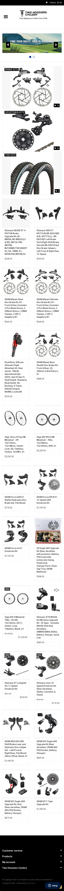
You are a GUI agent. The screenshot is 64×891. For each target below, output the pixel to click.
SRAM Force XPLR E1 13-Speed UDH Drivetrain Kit (47, 500)
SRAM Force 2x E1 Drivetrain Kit (13, 549)
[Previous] (8, 45)
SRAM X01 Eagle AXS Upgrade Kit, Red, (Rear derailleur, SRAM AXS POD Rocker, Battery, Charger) (16, 807)
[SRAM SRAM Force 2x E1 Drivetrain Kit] (16, 530)
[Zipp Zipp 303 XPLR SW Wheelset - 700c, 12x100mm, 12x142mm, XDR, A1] (48, 419)
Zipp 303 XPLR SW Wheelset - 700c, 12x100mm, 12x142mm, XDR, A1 (46, 441)
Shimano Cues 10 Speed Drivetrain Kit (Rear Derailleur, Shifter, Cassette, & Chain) (46, 689)
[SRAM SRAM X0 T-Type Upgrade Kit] (48, 784)
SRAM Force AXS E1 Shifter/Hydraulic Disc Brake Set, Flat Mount (15, 500)
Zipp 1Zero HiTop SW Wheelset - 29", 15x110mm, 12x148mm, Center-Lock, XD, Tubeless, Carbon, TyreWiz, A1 (15, 444)
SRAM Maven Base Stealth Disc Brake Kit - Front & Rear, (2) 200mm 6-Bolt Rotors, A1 (48, 368)
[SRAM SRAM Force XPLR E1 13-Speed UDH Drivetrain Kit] (48, 479)
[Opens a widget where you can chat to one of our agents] (53, 886)
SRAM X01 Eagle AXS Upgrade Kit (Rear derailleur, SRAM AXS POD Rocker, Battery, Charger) (47, 747)
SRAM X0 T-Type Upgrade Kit (45, 802)
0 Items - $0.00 (55, 3)
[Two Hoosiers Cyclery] (38, 17)
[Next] (56, 45)
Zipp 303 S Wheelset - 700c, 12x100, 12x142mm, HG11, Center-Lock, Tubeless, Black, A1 (15, 623)
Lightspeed (31, 883)
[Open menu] (6, 16)
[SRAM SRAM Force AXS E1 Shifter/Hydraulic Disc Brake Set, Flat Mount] (16, 479)
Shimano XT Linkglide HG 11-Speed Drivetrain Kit (15, 686)
